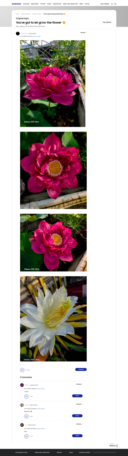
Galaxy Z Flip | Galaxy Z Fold (70, 4)
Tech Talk (42, 4)
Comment (81, 369)
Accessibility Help (21, 452)
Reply (77, 396)
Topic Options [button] (107, 22)
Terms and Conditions (42, 452)
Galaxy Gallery (35, 4)
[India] (16, 4)
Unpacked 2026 (57, 4)
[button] (84, 33)
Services (87, 4)
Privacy (59, 452)
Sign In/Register (105, 4)
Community (26, 4)
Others (81, 4)
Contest (49, 4)
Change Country (84, 452)
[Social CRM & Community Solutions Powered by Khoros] (114, 445)
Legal (71, 452)
